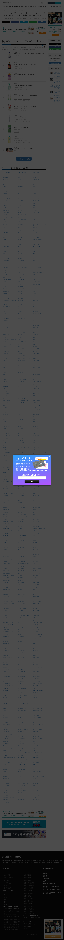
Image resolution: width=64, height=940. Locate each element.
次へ (32, 481)
